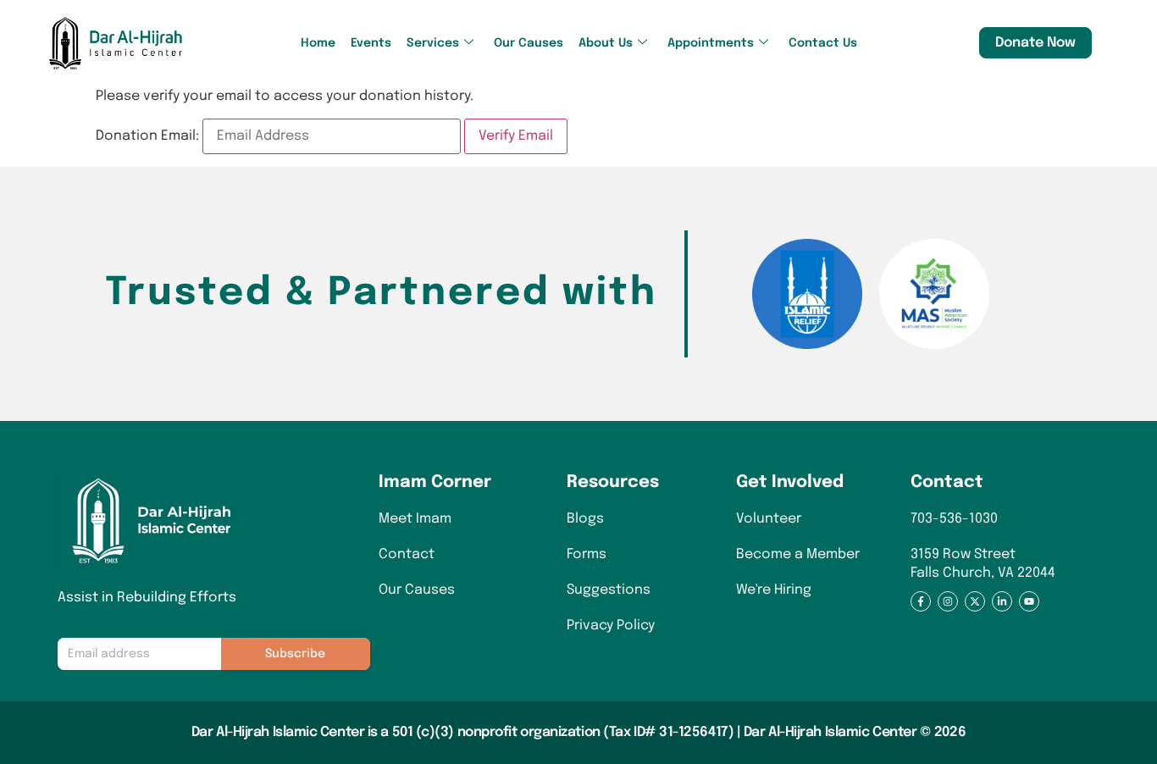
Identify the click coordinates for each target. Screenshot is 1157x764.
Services (433, 43)
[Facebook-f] (921, 601)
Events (371, 43)
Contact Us (823, 43)
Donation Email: (147, 136)
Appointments (710, 43)
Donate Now (1035, 43)
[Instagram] (948, 601)
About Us (605, 43)
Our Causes (528, 43)
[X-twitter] (975, 601)
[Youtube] (1029, 601)
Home (318, 43)
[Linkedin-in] (1002, 601)
